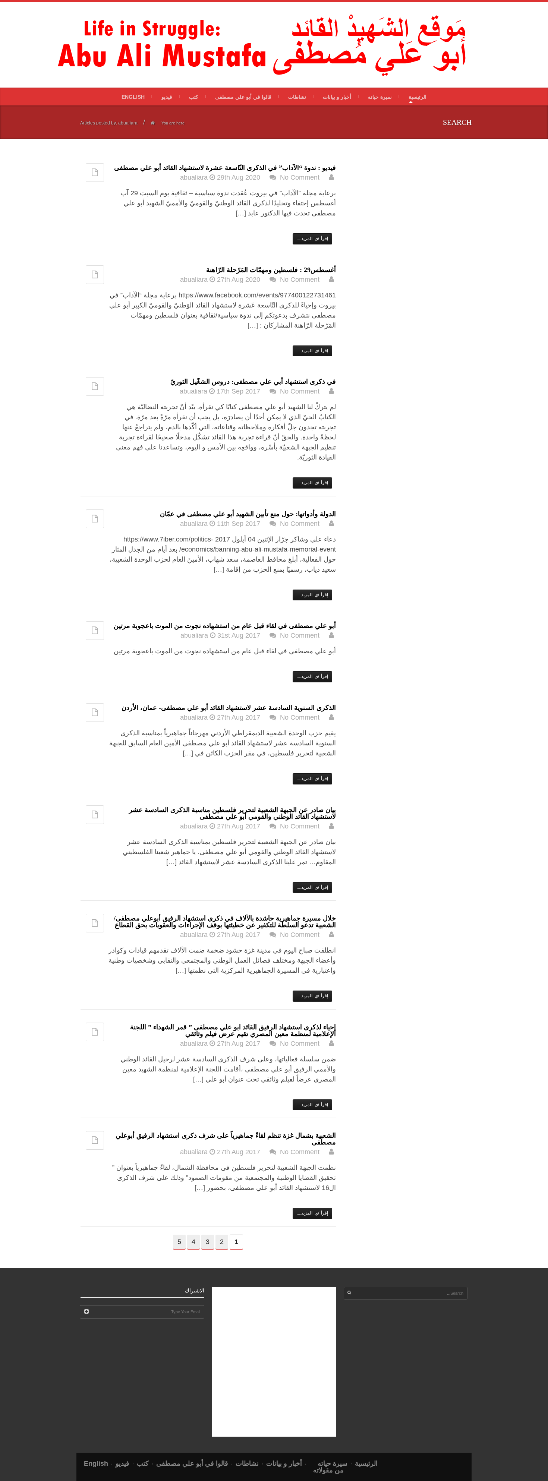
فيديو (166, 97)
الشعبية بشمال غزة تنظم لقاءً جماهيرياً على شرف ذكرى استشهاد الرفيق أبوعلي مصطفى (226, 1139)
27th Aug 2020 (238, 279)
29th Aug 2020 (238, 177)
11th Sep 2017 (238, 523)
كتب (193, 97)
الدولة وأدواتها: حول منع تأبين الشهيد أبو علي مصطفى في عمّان (248, 514)
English (133, 97)
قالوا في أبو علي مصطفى (243, 97)
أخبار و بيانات (337, 97)
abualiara (194, 177)
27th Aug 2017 (238, 717)
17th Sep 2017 (238, 391)
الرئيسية (417, 97)
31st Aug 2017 (238, 635)
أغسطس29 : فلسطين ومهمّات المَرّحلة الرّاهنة (271, 270)
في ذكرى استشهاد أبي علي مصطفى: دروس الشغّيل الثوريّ (253, 381)
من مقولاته (328, 1470)
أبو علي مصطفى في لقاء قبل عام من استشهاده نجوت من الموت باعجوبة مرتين (225, 625)
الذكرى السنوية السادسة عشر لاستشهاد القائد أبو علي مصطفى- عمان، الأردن (229, 707)
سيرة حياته (380, 97)
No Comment (299, 177)
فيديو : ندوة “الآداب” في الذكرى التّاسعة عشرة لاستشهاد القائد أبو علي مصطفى (225, 167)
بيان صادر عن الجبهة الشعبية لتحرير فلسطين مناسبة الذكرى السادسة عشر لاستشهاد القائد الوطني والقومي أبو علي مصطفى (232, 813)
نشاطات (297, 97)
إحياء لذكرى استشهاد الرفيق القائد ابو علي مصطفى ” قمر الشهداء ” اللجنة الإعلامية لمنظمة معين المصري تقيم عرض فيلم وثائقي (233, 1030)
